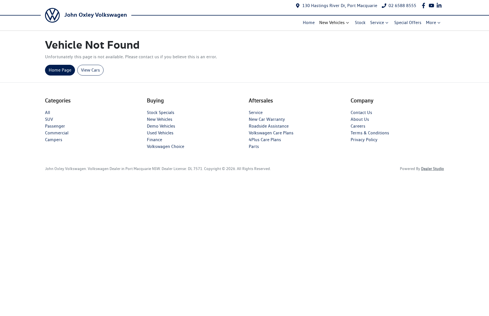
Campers (53, 139)
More (431, 22)
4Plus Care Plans (265, 139)
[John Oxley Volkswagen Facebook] (424, 5)
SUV (49, 119)
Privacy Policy (364, 139)
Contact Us (361, 112)
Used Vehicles (160, 133)
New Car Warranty (267, 119)
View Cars (90, 70)
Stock (360, 22)
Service (377, 22)
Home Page (60, 70)
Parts (254, 146)
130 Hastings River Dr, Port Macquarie (339, 5)
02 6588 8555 (402, 5)
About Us (360, 119)
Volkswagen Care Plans (271, 133)
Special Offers (407, 22)
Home (309, 22)
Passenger (55, 126)
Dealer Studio (432, 168)
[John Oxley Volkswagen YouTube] (432, 5)
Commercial (56, 133)
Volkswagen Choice (165, 146)
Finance (154, 139)
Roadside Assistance (269, 126)
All (47, 112)
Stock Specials (160, 112)
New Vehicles (332, 22)
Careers (358, 126)
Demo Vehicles (161, 126)
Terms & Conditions (370, 133)
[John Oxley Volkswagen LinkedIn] (440, 5)
